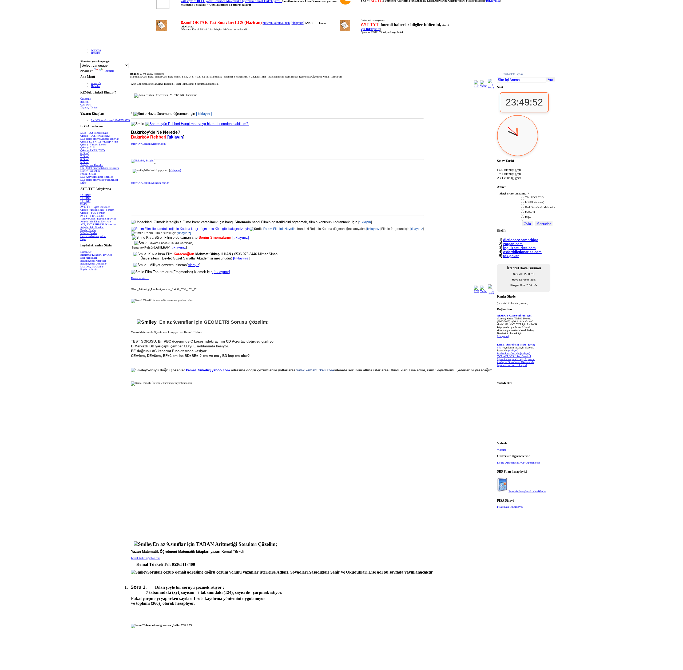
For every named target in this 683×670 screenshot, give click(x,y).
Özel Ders (85, 104)
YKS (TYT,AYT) (534, 197)
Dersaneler (85, 251)
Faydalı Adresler (89, 269)
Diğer (83, 182)
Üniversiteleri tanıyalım (93, 236)
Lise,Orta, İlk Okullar (92, 266)
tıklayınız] (184, 233)
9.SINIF (84, 203)
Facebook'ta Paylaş (512, 73)
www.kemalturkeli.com (315, 370)
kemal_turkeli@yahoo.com (208, 370)
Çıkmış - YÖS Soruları (92, 212)
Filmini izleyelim (280, 229)
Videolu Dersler (88, 233)
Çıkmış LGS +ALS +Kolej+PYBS (99, 141)
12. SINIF (85, 195)
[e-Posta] (491, 87)
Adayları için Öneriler (92, 227)
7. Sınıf (84, 156)
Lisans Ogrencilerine (508, 462)
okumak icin (282, 23)
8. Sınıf (84, 153)
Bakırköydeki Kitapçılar (93, 260)
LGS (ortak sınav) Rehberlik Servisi (99, 168)
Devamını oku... (140, 278)
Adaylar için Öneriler (91, 165)
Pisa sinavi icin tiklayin (510, 506)
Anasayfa (96, 49)
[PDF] (476, 85)
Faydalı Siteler (88, 173)
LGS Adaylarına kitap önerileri (96, 176)
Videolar (501, 449)
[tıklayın (175, 137)
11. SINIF (85, 198)
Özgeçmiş (85, 98)
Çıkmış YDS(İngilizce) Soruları (97, 209)
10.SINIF (85, 201)
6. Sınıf (84, 159)
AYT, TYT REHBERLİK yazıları (98, 224)
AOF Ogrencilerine (529, 462)
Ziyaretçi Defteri (89, 107)
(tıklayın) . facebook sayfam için (508, 352)
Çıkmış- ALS (87, 147)
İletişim (84, 101)
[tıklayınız (178, 247)
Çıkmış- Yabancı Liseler (93, 144)
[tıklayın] (522, 365)
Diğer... (529, 217)
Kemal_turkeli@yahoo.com (145, 558)
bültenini (268, 23)
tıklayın (365, 222)
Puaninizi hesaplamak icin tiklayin (527, 491)
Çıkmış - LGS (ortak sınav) (95, 135)
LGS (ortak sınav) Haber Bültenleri (99, 179)
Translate (109, 70)
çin (363, 29)
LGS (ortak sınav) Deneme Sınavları (99, 138)
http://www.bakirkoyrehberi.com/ (148, 143)
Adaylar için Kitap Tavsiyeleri (96, 221)
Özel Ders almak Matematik (540, 207)
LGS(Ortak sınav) (534, 202)
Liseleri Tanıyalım (90, 170)
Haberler (95, 52)
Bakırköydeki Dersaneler (93, 263)
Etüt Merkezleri (88, 257)
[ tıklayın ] (204, 114)
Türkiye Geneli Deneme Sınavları (98, 218)
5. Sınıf (84, 162)
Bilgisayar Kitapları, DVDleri (96, 254)
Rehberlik (530, 212)
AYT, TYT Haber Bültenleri (95, 206)
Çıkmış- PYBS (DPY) (92, 150)
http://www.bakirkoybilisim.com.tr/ (150, 182)
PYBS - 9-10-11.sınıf (92, 215)
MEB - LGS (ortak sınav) (94, 132)
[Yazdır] (483, 85)
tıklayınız (297, 23)
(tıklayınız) (503, 336)
